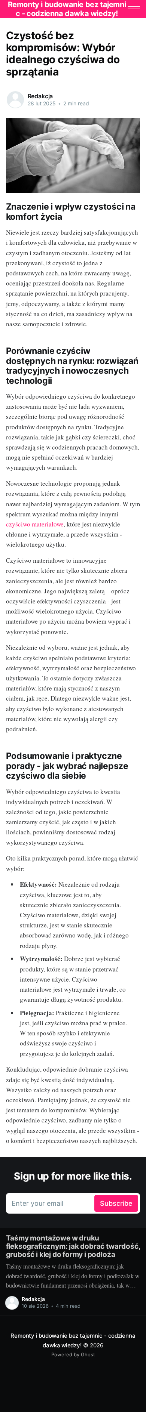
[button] (134, 9)
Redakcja (40, 96)
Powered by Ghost (73, 1354)
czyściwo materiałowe (35, 524)
